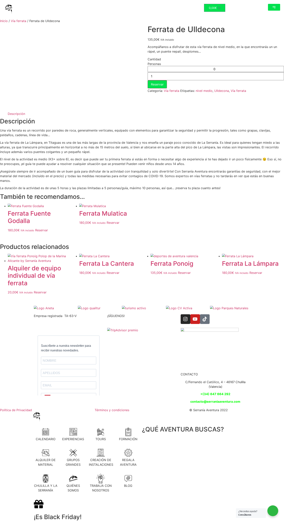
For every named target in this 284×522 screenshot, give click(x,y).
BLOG (128, 486)
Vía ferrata (18, 21)
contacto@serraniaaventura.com (215, 401)
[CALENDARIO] (45, 432)
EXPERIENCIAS (73, 439)
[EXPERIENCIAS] (73, 432)
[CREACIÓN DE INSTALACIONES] (100, 453)
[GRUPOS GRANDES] (73, 453)
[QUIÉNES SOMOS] (73, 478)
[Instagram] (185, 319)
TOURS (100, 439)
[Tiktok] (205, 319)
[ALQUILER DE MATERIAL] (45, 453)
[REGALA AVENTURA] (128, 453)
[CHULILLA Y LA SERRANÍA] (45, 478)
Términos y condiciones (112, 410)
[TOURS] (100, 432)
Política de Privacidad (16, 410)
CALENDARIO (45, 439)
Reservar (157, 84)
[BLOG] (128, 478)
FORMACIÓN (128, 439)
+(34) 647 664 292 (215, 394)
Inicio (4, 21)
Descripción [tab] (16, 114)
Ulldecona (221, 91)
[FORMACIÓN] (128, 432)
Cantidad (154, 59)
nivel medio (204, 91)
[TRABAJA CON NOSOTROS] (100, 478)
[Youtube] (195, 319)
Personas (154, 63)
